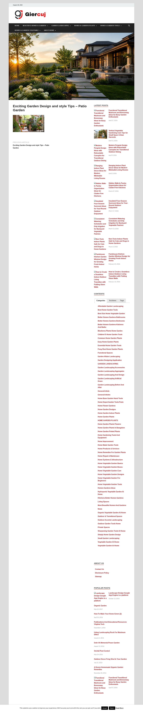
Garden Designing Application (110, 360)
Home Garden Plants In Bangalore (111, 428)
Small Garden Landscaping (108, 538)
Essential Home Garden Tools (109, 345)
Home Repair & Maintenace (108, 456)
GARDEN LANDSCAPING (60, 25)
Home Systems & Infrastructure (110, 460)
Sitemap (98, 576)
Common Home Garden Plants (110, 338)
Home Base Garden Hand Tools (110, 398)
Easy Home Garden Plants (108, 342)
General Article (103, 391)
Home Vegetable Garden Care (109, 471)
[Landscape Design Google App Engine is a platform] (100, 593)
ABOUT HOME (49, 30)
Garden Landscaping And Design (111, 375)
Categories (100, 300)
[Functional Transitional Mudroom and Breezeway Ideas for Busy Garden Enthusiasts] (100, 111)
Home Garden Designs (107, 409)
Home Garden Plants (106, 417)
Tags (122, 300)
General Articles (104, 395)
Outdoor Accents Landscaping (110, 520)
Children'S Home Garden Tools (110, 334)
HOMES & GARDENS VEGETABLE (27, 30)
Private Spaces (104, 527)
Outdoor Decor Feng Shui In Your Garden (110, 659)
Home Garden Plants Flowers (109, 424)
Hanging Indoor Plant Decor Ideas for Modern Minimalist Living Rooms (118, 168)
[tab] (101, 301)
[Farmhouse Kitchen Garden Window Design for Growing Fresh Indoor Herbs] (100, 254)
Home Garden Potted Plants (109, 431)
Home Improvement (105, 441)
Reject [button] (112, 708)
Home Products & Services (108, 449)
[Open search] (129, 25)
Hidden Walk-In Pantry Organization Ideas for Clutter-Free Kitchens (117, 185)
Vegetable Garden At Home (108, 542)
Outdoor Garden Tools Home (109, 524)
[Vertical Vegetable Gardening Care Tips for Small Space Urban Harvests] (100, 131)
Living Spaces (103, 501)
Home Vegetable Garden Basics (110, 463)
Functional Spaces (105, 353)
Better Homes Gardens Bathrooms (111, 317)
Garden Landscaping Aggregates (111, 371)
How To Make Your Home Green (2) (108, 614)
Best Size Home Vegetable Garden (111, 313)
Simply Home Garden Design (109, 535)
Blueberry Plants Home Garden (110, 331)
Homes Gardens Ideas (106, 488)
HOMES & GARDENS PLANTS (84, 25)
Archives (112, 300)
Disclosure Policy (102, 573)
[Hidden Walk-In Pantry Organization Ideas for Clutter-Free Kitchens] (100, 183)
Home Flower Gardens (106, 406)
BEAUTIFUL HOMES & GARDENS (34, 25)
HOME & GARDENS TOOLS (110, 25)
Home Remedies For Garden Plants (112, 452)
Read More (119, 708)
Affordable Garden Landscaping (110, 306)
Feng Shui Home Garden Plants (110, 349)
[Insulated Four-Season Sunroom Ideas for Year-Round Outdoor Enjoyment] (100, 201)
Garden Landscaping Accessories (111, 367)
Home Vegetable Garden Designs (111, 474)
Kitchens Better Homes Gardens (110, 498)
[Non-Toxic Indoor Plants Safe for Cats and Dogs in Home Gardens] (100, 239)
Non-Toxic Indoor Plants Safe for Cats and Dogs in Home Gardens (119, 241)
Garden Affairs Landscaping (109, 356)
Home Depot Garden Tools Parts (110, 402)
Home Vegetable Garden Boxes (110, 467)
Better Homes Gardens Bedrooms (111, 321)
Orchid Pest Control (102, 651)
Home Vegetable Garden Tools (110, 484)
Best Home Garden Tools (108, 310)
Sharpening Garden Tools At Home (111, 531)
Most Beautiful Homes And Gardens (112, 505)
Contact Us (99, 569)
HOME (17, 25)
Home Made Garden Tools (108, 445)
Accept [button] (105, 708)
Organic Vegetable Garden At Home (112, 513)
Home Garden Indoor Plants (109, 413)
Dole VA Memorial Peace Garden (107, 643)
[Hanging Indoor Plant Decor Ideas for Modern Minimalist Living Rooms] (100, 166)
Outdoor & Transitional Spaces (110, 516)
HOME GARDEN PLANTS (108, 420)
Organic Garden (100, 606)
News (100, 509)
